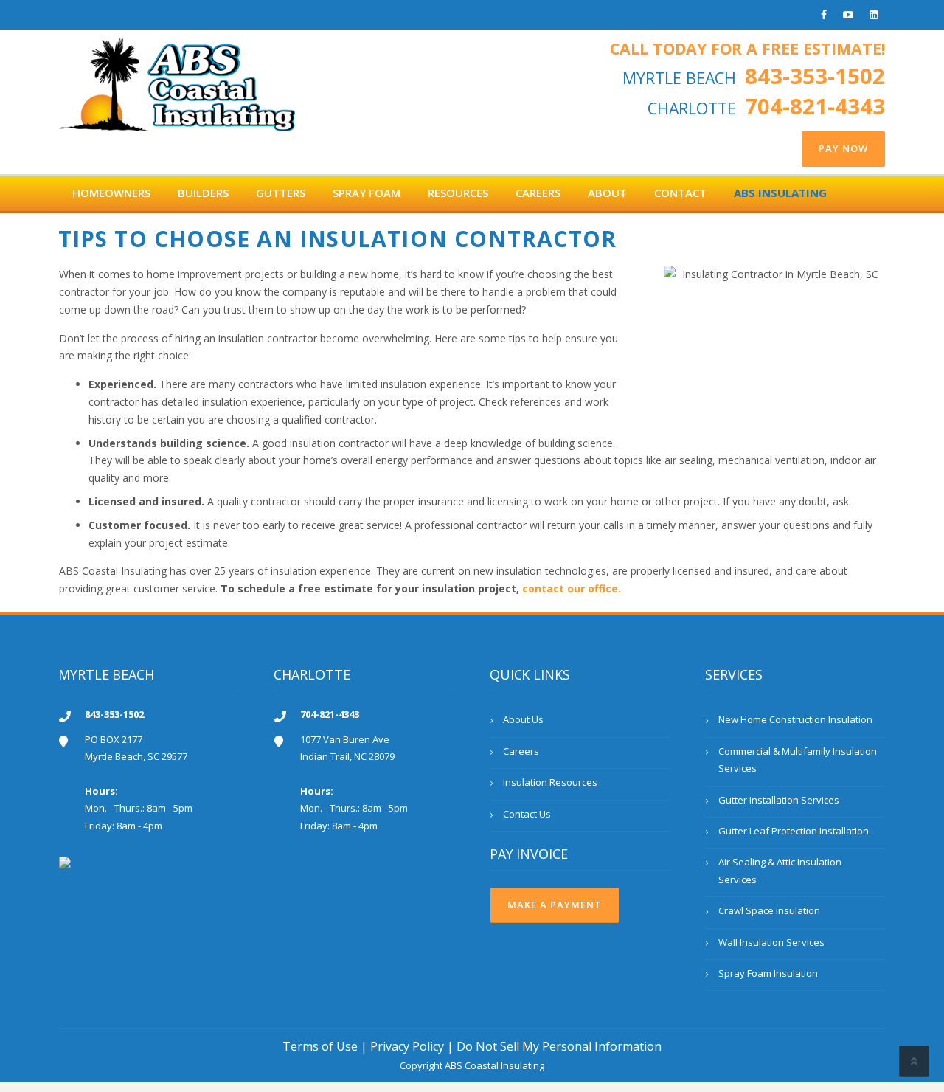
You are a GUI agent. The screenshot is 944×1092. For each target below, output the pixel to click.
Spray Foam (366, 192)
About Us (523, 719)
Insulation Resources (550, 782)
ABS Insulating (780, 192)
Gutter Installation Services (778, 799)
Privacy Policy (407, 1046)
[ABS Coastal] (177, 80)
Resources (458, 192)
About (607, 192)
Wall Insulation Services (771, 942)
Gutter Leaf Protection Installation (793, 830)
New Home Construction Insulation (795, 719)
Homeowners (111, 192)
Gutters (280, 192)
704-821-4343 (815, 106)
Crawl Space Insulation (769, 910)
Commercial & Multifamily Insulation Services (797, 759)
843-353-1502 (815, 76)
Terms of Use (320, 1046)
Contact (680, 192)
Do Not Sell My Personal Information (559, 1046)
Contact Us (527, 813)
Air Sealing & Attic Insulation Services (779, 870)
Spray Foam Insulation (768, 973)
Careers (538, 192)
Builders (203, 192)
